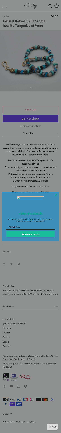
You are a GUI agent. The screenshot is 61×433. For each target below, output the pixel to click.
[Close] (55, 195)
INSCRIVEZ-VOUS (30, 234)
